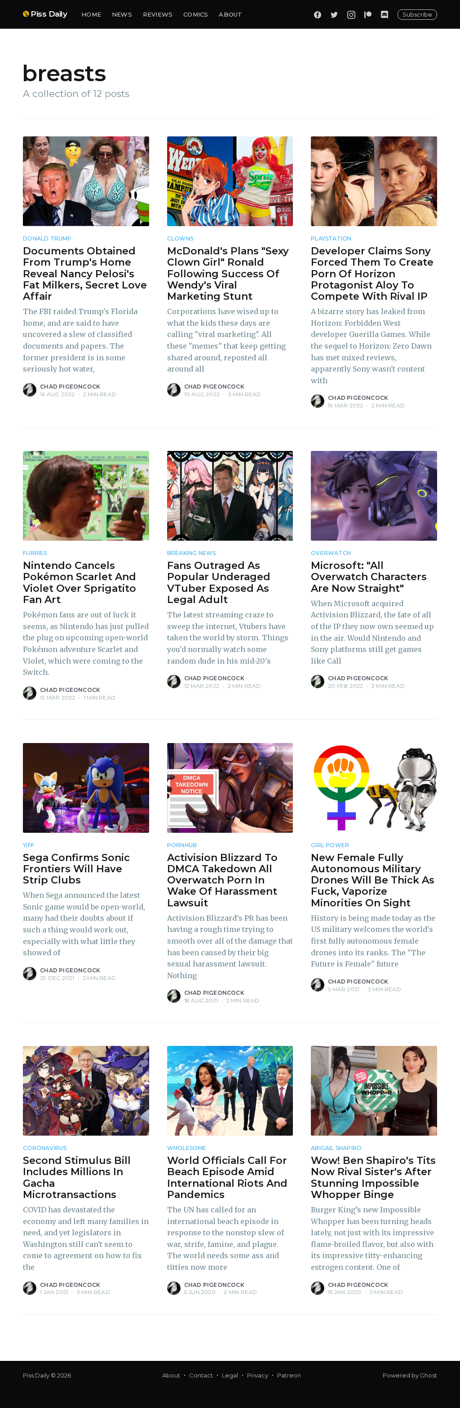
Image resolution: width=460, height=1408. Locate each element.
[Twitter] (334, 14)
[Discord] (384, 14)
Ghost (428, 1375)
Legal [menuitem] (230, 1375)
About (230, 14)
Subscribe (417, 14)
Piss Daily (49, 13)
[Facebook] (318, 14)
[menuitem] (91, 14)
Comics (195, 14)
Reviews (157, 14)
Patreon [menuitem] (289, 1375)
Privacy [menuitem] (257, 1375)
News (122, 14)
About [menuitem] (171, 1375)
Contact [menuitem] (201, 1375)
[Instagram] (351, 14)
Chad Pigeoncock (70, 386)
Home (91, 14)
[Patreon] (368, 14)
